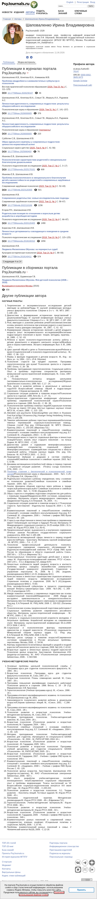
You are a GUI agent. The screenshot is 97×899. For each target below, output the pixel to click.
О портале (7, 862)
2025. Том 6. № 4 (38, 148)
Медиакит (6, 865)
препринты (45, 130)
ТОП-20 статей (9, 843)
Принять (81, 890)
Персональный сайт (82, 85)
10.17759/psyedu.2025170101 (21, 169)
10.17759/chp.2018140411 (20, 257)
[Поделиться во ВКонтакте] (27, 57)
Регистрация (83, 2)
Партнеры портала (58, 843)
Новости (7, 12)
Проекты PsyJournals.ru (13, 853)
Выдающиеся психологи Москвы (17, 286)
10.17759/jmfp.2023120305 (20, 190)
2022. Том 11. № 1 (47, 201)
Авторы (30, 12)
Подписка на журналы (60, 853)
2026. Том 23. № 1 (56, 87)
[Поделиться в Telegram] (31, 57)
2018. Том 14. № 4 (45, 253)
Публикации (8, 62)
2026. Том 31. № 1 (48, 109)
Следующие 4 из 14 (12, 261)
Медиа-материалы (26, 62)
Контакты (6, 869)
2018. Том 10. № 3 (50, 237)
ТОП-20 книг (8, 846)
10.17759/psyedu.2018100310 (21, 241)
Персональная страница (61, 857)
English (70, 2)
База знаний (8, 850)
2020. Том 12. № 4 (50, 219)
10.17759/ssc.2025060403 (19, 151)
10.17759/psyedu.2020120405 (21, 223)
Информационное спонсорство (64, 846)
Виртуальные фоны (11, 872)
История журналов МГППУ (14, 857)
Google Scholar (80, 81)
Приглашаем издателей (61, 850)
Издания (19, 12)
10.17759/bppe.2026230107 (20, 93)
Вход (92, 2)
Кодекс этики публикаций (13, 876)
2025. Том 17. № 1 (50, 166)
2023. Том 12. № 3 (47, 186)
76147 (76, 71)
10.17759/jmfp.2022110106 (20, 205)
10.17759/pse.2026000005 (20, 113)
